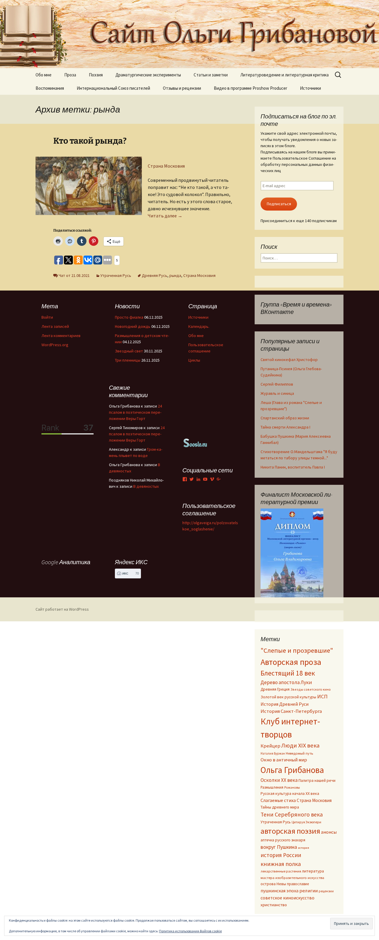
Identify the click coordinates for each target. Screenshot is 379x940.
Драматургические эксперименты (148, 75)
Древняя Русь (154, 275)
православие (298, 883)
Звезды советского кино (310, 689)
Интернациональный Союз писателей (113, 88)
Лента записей (55, 326)
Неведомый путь (299, 753)
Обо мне (44, 75)
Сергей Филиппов (277, 384)
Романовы (292, 787)
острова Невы (273, 883)
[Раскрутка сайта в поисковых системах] (195, 442)
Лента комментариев (61, 335)
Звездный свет (129, 351)
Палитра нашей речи (316, 780)
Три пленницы (127, 360)
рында (175, 275)
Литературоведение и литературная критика (284, 75)
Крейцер (270, 746)
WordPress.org (54, 344)
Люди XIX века (300, 745)
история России (281, 855)
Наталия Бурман (273, 753)
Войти (47, 317)
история (303, 848)
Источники (310, 88)
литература (313, 871)
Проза (70, 75)
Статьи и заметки (211, 75)
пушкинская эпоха (279, 891)
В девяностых (146, 486)
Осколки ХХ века (279, 780)
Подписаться (279, 203)
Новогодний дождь (132, 326)
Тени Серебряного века (292, 814)
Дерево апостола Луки (286, 682)
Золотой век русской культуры (288, 697)
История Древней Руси (285, 704)
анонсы (329, 832)
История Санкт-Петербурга (291, 711)
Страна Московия (166, 166)
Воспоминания (50, 88)
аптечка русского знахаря (283, 840)
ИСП (322, 696)
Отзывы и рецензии (182, 88)
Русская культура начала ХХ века (290, 793)
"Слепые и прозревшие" (297, 650)
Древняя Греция (275, 689)
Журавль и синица (277, 393)
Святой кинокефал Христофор (289, 359)
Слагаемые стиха (278, 800)
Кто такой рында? (90, 141)
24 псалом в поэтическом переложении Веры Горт (135, 412)
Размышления (272, 787)
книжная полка (281, 863)
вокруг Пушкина (279, 847)
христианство (274, 904)
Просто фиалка (129, 317)
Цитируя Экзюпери (306, 822)
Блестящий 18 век (288, 673)
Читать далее (165, 216)
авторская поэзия (290, 831)
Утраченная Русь (115, 275)
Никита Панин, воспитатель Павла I (293, 467)
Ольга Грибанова (292, 770)
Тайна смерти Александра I (285, 427)
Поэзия (96, 75)
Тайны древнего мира (280, 807)
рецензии (326, 891)
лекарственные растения (281, 871)
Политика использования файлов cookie (190, 931)
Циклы (194, 360)
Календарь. (198, 326)
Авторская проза (291, 662)
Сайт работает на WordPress (62, 609)
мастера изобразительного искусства (292, 877)
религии (308, 891)
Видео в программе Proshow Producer (250, 88)
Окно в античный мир (284, 760)
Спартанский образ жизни (285, 418)
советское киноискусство (287, 898)
